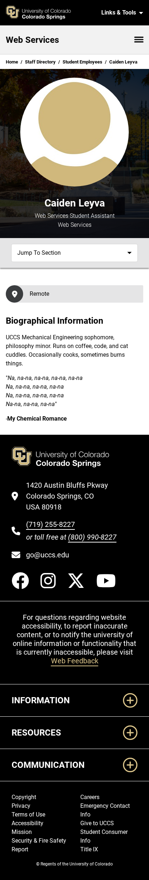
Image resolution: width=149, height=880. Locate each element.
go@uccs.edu (47, 554)
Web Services (32, 40)
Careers (89, 797)
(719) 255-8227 (50, 524)
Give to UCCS (97, 823)
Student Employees (82, 62)
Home (12, 62)
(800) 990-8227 (92, 537)
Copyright (24, 797)
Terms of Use (28, 814)
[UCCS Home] (49, 12)
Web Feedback (74, 660)
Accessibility (27, 823)
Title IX (89, 849)
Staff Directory (40, 62)
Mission (22, 831)
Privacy (21, 805)
